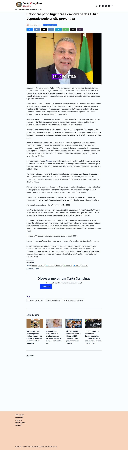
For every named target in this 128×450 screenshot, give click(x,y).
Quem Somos (19, 415)
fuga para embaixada (35, 300)
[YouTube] (109, 6)
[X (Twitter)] (44, 29)
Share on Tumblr (32, 268)
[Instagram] (103, 6)
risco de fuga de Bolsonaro (73, 300)
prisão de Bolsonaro (53, 300)
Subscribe (46, 286)
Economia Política (50, 25)
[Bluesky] (29, 29)
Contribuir (19, 417)
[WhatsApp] (65, 29)
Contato (18, 425)
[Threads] (106, 6)
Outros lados (20, 422)
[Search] (96, 6)
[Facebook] (100, 6)
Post (29, 265)
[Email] (80, 29)
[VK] (112, 6)
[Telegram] (58, 29)
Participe (18, 420)
